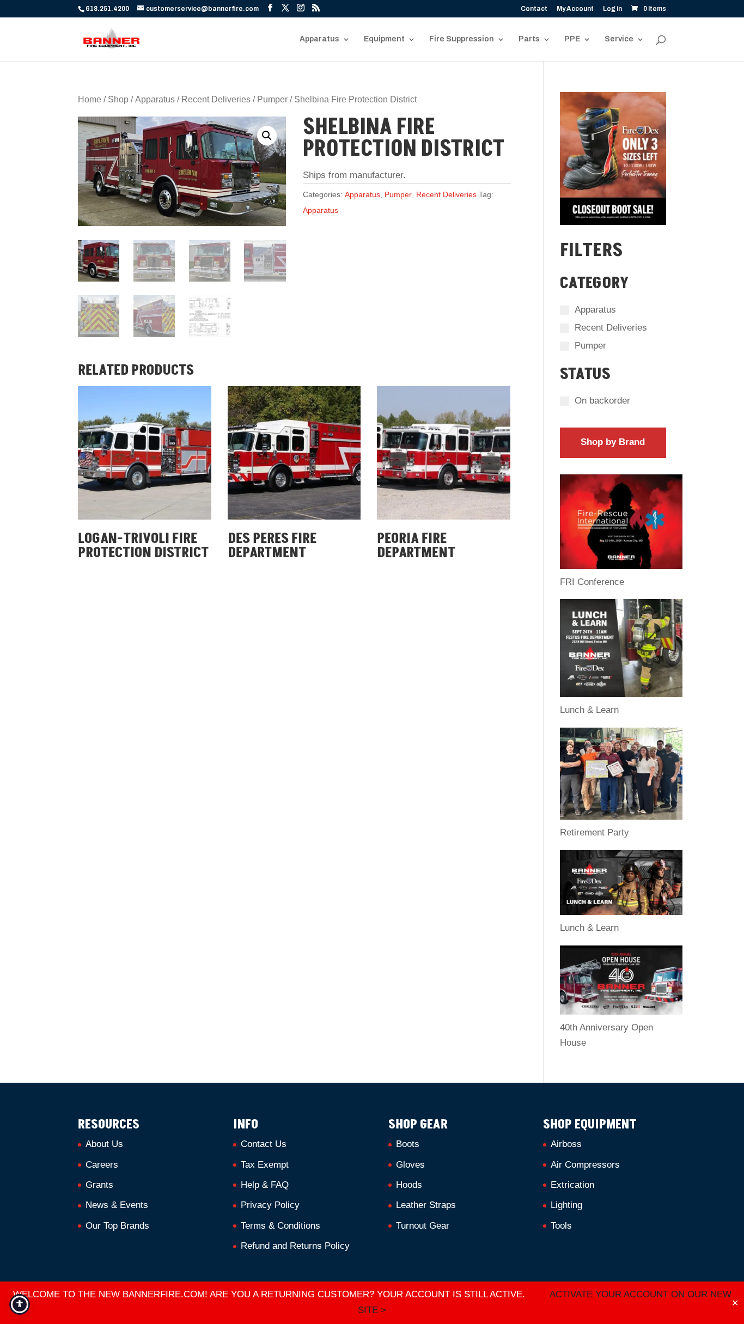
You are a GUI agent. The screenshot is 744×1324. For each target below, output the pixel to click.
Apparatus (319, 39)
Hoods (409, 1185)
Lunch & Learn (589, 710)
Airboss (566, 1144)
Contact (534, 9)
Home (89, 99)
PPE (572, 39)
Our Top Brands (117, 1226)
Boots (407, 1144)
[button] (267, 135)
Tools (561, 1226)
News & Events (117, 1205)
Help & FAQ (265, 1185)
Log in (612, 9)
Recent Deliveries (216, 99)
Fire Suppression (461, 39)
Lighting (566, 1205)
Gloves (410, 1165)
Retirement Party (594, 832)
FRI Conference (592, 582)
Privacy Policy (270, 1205)
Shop (118, 99)
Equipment (384, 39)
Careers (102, 1165)
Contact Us (263, 1144)
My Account (575, 9)
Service (619, 39)
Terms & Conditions (280, 1226)
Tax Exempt (265, 1165)
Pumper (272, 99)
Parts (529, 39)
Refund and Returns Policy (295, 1246)
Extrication (572, 1185)
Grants (99, 1185)
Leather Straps (426, 1205)
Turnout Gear (422, 1226)
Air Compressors (585, 1165)
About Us (104, 1144)
